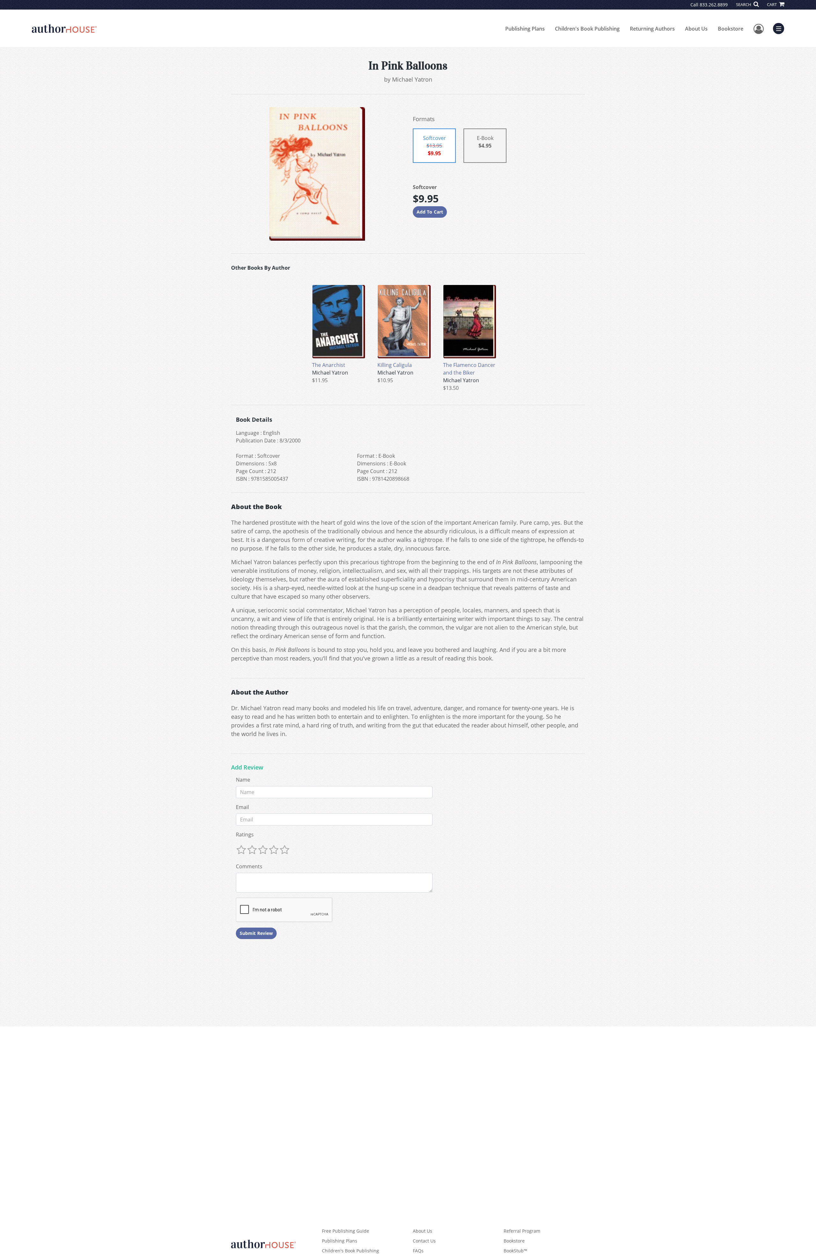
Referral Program (522, 1231)
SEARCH (744, 4)
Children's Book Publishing (587, 28)
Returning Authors (652, 28)
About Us (696, 28)
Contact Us (424, 1241)
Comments (249, 866)
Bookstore (730, 28)
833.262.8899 (714, 5)
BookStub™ (515, 1251)
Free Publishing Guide (345, 1231)
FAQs (418, 1251)
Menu (780, 28)
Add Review (247, 767)
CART (772, 4)
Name (243, 779)
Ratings (245, 834)
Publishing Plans (525, 28)
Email (242, 807)
